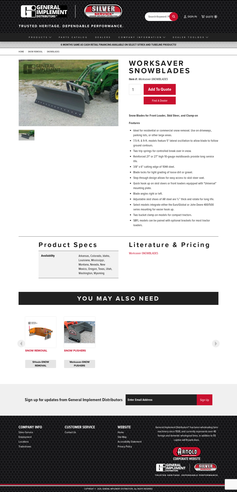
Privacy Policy (125, 446)
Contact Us (70, 432)
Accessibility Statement (130, 441)
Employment (25, 437)
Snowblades (53, 51)
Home (21, 51)
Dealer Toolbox (189, 37)
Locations (24, 441)
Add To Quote (159, 89)
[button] (190, 16)
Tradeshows (25, 446)
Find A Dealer (159, 100)
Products (38, 37)
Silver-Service (26, 432)
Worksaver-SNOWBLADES (143, 253)
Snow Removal (35, 51)
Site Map (122, 437)
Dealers (103, 37)
